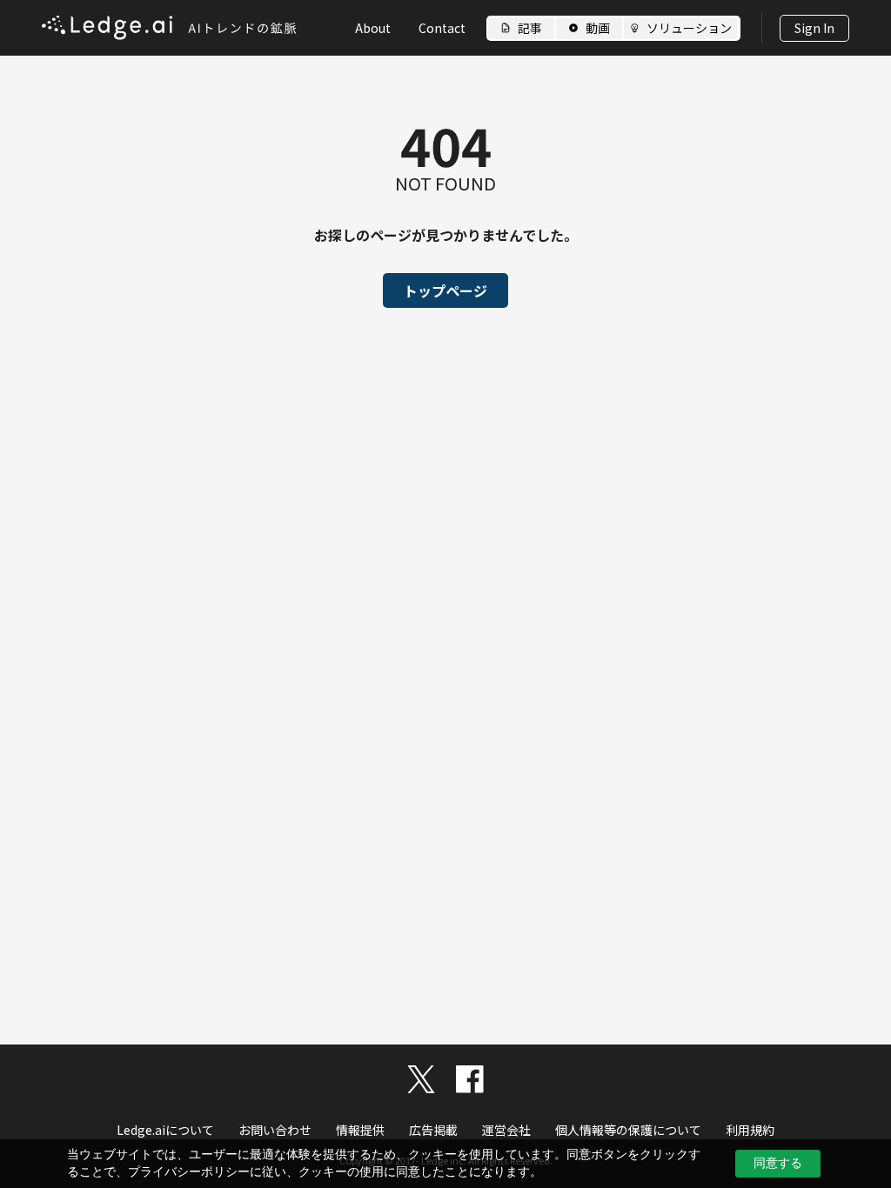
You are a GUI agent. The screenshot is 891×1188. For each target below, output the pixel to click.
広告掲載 (433, 1129)
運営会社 (506, 1129)
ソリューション (689, 28)
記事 (530, 28)
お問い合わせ (275, 1129)
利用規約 (750, 1129)
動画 (598, 28)
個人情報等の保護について (628, 1129)
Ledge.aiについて (165, 1129)
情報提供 (360, 1129)
